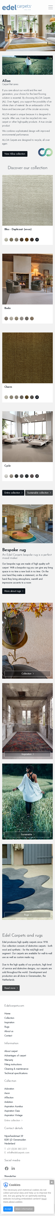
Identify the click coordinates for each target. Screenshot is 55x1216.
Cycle (7, 466)
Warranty (8, 1060)
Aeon (7, 1093)
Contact (8, 1035)
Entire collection (12, 492)
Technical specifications (16, 1073)
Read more (9, 988)
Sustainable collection (38, 492)
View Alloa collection (14, 154)
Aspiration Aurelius (13, 1106)
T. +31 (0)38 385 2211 (15, 1149)
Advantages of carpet (15, 1055)
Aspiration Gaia (12, 1111)
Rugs (26, 914)
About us (8, 1031)
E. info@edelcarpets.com (16, 1152)
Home (7, 1013)
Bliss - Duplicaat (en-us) (18, 229)
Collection (26, 673)
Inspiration (27, 754)
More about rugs (12, 591)
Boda (7, 308)
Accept (8, 1208)
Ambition (8, 1102)
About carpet (10, 1051)
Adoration (9, 1088)
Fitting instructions (13, 1064)
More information (24, 1208)
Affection (8, 1097)
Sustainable (26, 834)
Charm (8, 387)
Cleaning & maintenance (16, 1069)
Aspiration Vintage (13, 1115)
